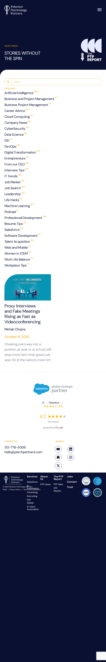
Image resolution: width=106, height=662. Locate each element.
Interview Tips (14, 170)
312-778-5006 (15, 447)
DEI (6, 140)
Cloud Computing (17, 117)
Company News (15, 122)
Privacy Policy (15, 489)
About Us (44, 478)
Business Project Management (26, 105)
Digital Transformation (20, 152)
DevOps (10, 146)
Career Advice (14, 111)
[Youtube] (58, 449)
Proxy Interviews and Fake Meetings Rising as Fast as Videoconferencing (22, 314)
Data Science (14, 134)
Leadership (12, 194)
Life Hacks (11, 200)
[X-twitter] (58, 465)
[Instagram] (70, 457)
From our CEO (14, 164)
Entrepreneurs (14, 158)
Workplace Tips (15, 265)
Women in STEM (16, 253)
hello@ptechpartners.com (23, 452)
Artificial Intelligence (18, 93)
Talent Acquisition (17, 241)
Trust (70, 487)
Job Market (12, 182)
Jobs (70, 476)
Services (32, 476)
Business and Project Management (29, 99)
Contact (72, 481)
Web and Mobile (16, 247)
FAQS (5, 489)
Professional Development (23, 218)
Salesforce (12, 229)
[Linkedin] (70, 449)
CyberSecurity (14, 128)
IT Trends (11, 176)
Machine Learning (17, 206)
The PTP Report (58, 478)
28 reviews (53, 421)
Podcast (10, 212)
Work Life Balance (17, 259)
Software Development (21, 235)
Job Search (12, 188)
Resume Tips (13, 224)
